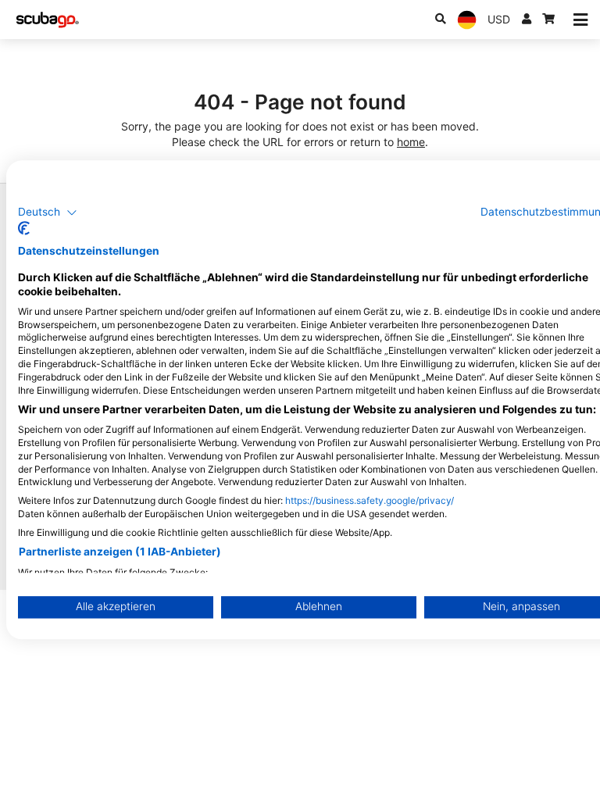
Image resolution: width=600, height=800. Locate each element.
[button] (47, 212)
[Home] (47, 20)
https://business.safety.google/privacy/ (369, 501)
